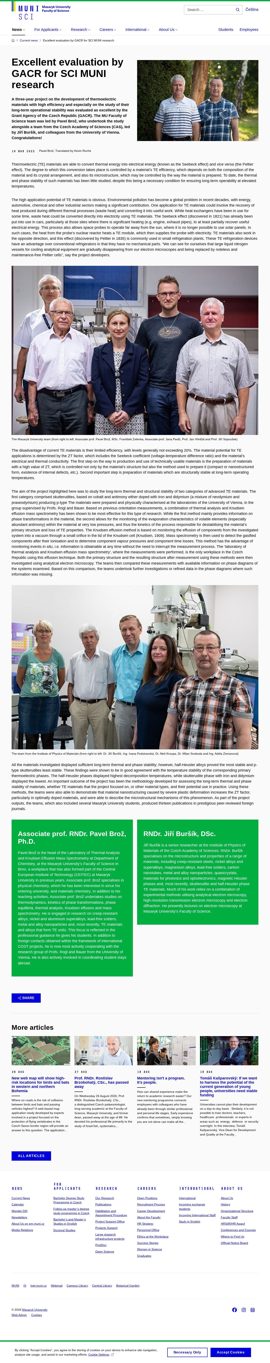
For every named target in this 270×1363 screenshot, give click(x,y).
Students (225, 29)
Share (28, 998)
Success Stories (147, 1243)
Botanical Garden (127, 1285)
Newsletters (19, 1217)
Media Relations (22, 1230)
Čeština (252, 9)
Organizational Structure (237, 1211)
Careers (146, 1188)
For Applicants (67, 1186)
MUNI (15, 1285)
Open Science (104, 1251)
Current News (21, 1198)
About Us (232, 1188)
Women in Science (149, 1249)
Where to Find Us (232, 1236)
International (197, 1188)
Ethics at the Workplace (153, 1236)
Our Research (104, 1198)
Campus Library (77, 1285)
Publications (103, 1204)
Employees (249, 29)
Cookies (36, 1315)
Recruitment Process (151, 1204)
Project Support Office (110, 1221)
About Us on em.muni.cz (28, 1223)
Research (106, 1188)
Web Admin (19, 1315)
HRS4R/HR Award (233, 1223)
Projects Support (106, 1228)
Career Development (151, 1211)
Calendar (18, 1204)
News (17, 1188)
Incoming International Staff (197, 1215)
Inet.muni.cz (38, 1285)
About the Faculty (149, 1217)
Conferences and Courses (238, 1230)
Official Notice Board (234, 1243)
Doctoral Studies (64, 1230)
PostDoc (101, 1245)
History (225, 1204)
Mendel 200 (19, 1211)
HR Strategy (145, 1223)
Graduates (144, 1255)
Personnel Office (148, 1230)
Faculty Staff (229, 1217)
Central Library (102, 1285)
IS (24, 1285)
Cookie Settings (98, 1354)
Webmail (56, 1285)
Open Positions (147, 1198)
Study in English (189, 1221)
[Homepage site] (41, 10)
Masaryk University (34, 1309)
